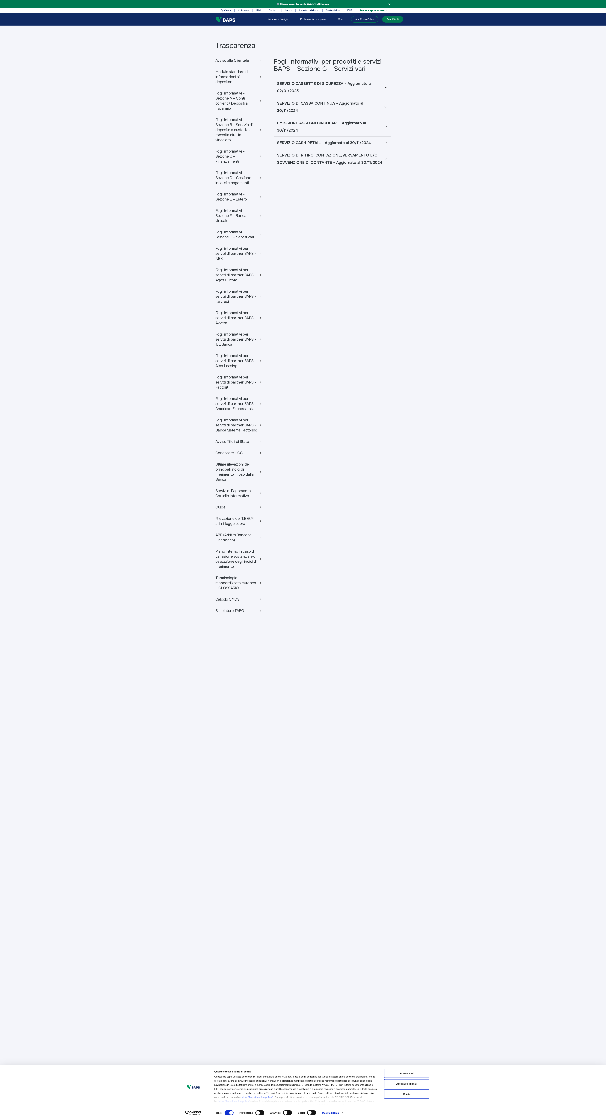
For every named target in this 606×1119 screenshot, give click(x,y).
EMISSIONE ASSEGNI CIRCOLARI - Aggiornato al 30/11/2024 (321, 127)
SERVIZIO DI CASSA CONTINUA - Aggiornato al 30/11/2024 (320, 107)
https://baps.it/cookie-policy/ (257, 1097)
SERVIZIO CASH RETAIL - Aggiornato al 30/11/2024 (324, 142)
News (288, 10)
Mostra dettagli (330, 1112)
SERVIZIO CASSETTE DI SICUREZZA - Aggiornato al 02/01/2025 (324, 87)
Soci (340, 19)
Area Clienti (393, 19)
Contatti (273, 10)
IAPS (349, 10)
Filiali (258, 10)
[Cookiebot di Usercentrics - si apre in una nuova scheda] (193, 1112)
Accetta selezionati (406, 1083)
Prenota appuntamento (373, 10)
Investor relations (309, 10)
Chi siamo (243, 10)
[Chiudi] (389, 4)
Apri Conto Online (364, 19)
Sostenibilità (333, 10)
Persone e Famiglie (278, 19)
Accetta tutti (406, 1073)
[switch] (259, 1112)
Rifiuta (406, 1094)
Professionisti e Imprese (313, 19)
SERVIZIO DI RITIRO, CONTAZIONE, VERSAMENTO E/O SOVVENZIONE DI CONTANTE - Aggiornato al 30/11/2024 (329, 159)
